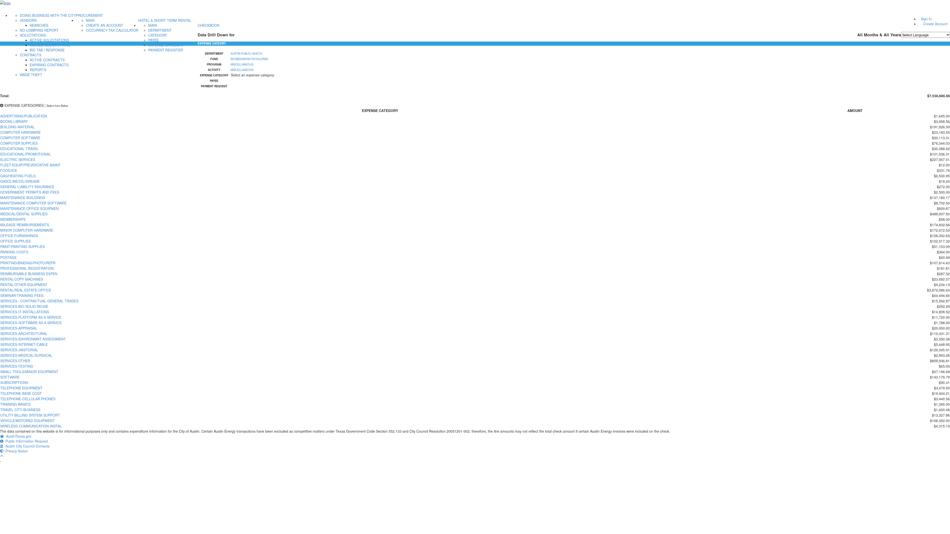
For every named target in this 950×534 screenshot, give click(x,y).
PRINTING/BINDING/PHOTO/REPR (27, 262)
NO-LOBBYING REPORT (39, 30)
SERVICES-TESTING (16, 366)
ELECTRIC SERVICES (17, 159)
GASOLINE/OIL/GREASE (20, 181)
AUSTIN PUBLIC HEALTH (246, 53)
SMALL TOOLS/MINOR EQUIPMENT (29, 371)
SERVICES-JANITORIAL (19, 349)
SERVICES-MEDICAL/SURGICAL (26, 355)
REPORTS (38, 69)
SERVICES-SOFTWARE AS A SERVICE (31, 322)
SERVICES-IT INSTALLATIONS (24, 311)
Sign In (926, 18)
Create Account (935, 23)
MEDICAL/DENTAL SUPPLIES (24, 213)
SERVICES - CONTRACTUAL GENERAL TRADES (39, 300)
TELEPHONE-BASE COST (21, 393)
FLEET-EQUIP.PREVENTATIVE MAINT (30, 164)
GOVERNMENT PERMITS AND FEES (29, 192)
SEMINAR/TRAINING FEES (21, 295)
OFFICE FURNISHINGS (19, 235)
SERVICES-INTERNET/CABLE (24, 344)
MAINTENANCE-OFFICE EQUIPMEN (29, 208)
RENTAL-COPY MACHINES (21, 279)
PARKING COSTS (14, 251)
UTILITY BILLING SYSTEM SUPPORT (30, 415)
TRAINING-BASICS (15, 404)
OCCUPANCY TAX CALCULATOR (112, 30)
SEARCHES (39, 25)
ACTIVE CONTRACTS (47, 59)
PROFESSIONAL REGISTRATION (27, 268)
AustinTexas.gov (17, 436)
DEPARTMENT (160, 30)
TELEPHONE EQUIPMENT (21, 387)
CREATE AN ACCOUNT (104, 25)
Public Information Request (25, 441)
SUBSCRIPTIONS (14, 382)
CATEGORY (157, 35)
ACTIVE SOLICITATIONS (49, 40)
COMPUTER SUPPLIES (19, 143)
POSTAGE (8, 257)
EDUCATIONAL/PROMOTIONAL (25, 154)
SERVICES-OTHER (15, 360)
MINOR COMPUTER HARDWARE (26, 230)
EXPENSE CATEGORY (166, 45)
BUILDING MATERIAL (17, 126)
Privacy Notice (15, 450)
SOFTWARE (10, 377)
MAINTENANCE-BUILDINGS (22, 197)
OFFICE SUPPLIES (15, 241)
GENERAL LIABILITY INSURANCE (27, 186)
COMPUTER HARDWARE (20, 132)
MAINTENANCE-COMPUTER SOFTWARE (33, 202)
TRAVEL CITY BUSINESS (20, 409)
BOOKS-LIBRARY (14, 121)
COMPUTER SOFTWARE (20, 137)
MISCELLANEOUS (242, 64)
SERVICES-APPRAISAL (18, 328)
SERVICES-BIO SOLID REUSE (24, 306)
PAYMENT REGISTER (165, 49)
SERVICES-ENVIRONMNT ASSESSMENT (33, 338)
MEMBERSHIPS (12, 219)
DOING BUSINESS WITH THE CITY (48, 15)
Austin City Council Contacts (26, 446)
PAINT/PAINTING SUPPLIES (22, 246)
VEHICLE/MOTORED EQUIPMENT (27, 420)
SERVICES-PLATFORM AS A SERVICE (30, 317)
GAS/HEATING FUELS (18, 175)
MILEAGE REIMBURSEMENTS (24, 224)
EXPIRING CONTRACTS (49, 64)
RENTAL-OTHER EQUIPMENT (24, 284)
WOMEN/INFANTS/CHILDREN (249, 59)
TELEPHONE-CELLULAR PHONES (27, 398)
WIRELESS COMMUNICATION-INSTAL (31, 425)
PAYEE (153, 40)
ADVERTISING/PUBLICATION (23, 115)
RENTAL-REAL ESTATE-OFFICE (25, 290)
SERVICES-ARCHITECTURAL (23, 333)
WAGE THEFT (31, 74)
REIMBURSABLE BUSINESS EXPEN (28, 273)
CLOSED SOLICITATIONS (50, 45)
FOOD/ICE (8, 170)
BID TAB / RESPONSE (47, 49)
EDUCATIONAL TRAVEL (19, 148)
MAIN (90, 20)
